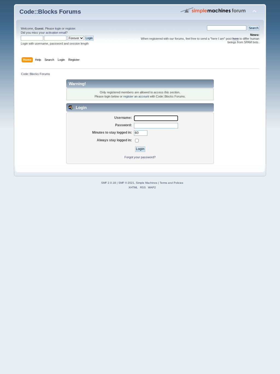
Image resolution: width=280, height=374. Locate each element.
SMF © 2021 (126, 182)
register (70, 28)
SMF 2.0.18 (108, 182)
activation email (56, 32)
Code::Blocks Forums (50, 11)
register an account (136, 96)
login (58, 28)
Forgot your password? (140, 157)
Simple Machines (146, 182)
